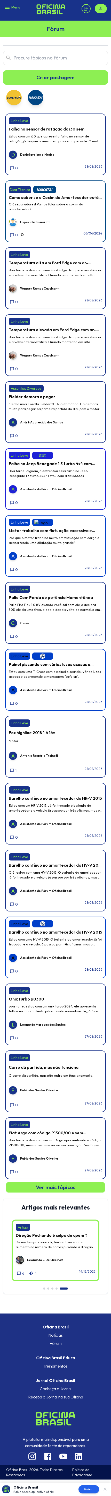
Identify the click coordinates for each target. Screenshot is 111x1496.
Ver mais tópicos (55, 1187)
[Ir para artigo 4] (57, 1289)
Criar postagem (55, 77)
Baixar (89, 1489)
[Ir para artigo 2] (48, 1289)
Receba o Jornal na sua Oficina (55, 1396)
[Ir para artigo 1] (44, 1289)
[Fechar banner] (105, 1489)
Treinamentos (55, 1366)
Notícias (55, 1335)
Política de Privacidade (82, 1472)
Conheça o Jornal (56, 1388)
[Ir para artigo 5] (64, 1289)
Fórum (56, 1343)
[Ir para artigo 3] (52, 1289)
